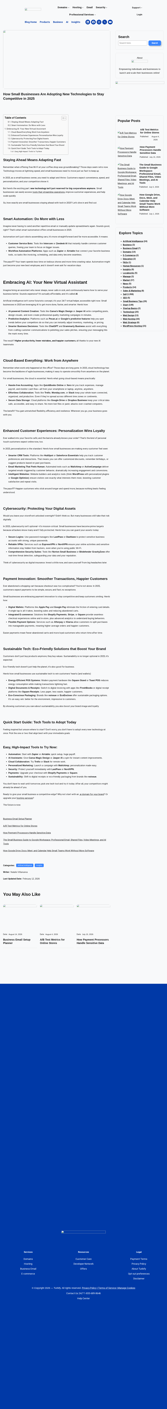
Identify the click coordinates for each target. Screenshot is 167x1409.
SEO (125, 298)
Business (127, 245)
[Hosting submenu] (83, 7)
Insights (39, 865)
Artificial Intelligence (25, 865)
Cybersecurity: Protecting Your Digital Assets (30, 139)
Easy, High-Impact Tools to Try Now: (28, 151)
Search (155, 43)
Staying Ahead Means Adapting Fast (27, 122)
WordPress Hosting (132, 326)
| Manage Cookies (125, 1288)
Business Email (130, 248)
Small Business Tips (133, 301)
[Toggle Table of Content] (62, 118)
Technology (128, 312)
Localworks (128, 273)
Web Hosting (129, 319)
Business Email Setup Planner (17, 818)
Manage (127, 276)
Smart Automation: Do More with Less (28, 125)
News (125, 283)
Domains (127, 252)
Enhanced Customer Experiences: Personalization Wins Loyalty (37, 135)
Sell (125, 294)
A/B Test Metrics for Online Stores (20, 826)
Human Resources (132, 266)
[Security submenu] (106, 7)
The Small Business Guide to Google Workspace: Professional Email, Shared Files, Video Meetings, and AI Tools (150, 173)
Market (126, 280)
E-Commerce (129, 255)
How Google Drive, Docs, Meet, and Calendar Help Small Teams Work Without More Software (48, 850)
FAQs (125, 262)
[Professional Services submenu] (95, 14)
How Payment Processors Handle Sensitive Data (27, 832)
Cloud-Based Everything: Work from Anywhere (30, 132)
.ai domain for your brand (91, 794)
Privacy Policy (89, 1288)
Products (127, 287)
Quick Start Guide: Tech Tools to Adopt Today (30, 148)
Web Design (128, 315)
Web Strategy (129, 322)
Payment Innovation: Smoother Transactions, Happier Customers (38, 142)
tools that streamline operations (48, 192)
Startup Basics (130, 308)
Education (128, 259)
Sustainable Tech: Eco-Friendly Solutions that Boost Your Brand (37, 145)
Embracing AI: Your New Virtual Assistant (26, 129)
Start (125, 305)
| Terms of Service (106, 1288)
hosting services (25, 798)
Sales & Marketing (132, 291)
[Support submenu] (141, 7)
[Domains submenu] (68, 7)
